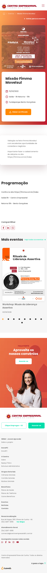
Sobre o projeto (7, 442)
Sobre (3, 460)
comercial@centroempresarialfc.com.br (16, 533)
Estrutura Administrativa (10, 466)
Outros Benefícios (8, 496)
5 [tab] (24, 319)
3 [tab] (14, 319)
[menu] (43, 5)
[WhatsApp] (13, 227)
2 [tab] (8, 319)
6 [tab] (30, 319)
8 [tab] (41, 319)
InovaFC (4, 451)
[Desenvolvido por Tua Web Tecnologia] (6, 568)
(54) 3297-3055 (7, 522)
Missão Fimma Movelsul (26, 14)
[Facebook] (3, 227)
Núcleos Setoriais (7, 481)
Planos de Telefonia (8, 493)
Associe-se (23, 361)
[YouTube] (18, 542)
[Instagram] (13, 542)
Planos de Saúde (7, 490)
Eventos (11, 14)
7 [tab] (35, 319)
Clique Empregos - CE (14, 425)
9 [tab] (22, 322)
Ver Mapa (21, 522)
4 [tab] (19, 319)
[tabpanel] (23, 280)
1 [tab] (3, 319)
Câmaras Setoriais (8, 475)
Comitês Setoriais (8, 478)
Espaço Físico (6, 463)
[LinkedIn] (8, 227)
